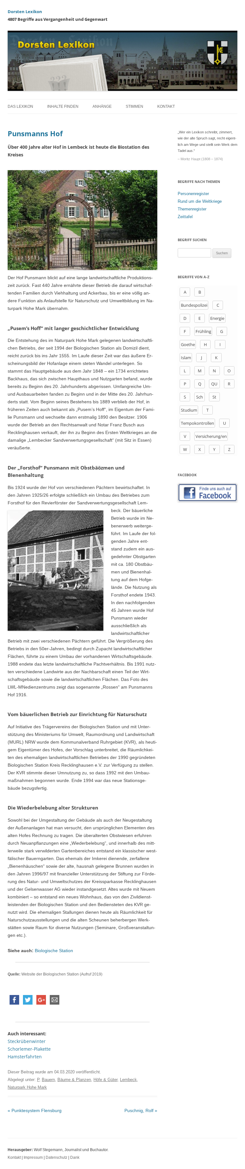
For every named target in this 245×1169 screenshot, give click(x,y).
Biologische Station (54, 950)
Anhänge (102, 106)
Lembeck (128, 1079)
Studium (189, 410)
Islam (186, 357)
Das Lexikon (20, 106)
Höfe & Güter (105, 1079)
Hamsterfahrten (25, 1057)
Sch (199, 397)
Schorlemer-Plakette (29, 1049)
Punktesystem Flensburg (35, 1110)
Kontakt (166, 106)
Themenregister (192, 209)
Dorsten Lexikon (25, 11)
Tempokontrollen (197, 423)
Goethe (188, 344)
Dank (74, 1157)
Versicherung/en (211, 436)
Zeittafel (185, 216)
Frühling (203, 331)
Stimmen (134, 106)
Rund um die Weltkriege (200, 201)
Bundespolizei (194, 305)
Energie (217, 318)
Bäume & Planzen (74, 1079)
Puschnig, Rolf (140, 1110)
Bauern (48, 1079)
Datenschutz (56, 1157)
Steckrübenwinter (27, 1041)
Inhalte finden (62, 106)
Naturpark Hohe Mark (27, 1087)
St (214, 397)
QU (214, 384)
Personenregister (193, 193)
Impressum (33, 1157)
